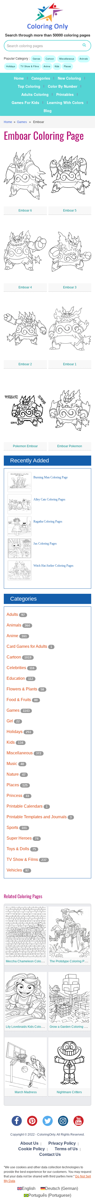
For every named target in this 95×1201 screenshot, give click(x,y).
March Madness (26, 1092)
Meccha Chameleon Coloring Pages (31, 961)
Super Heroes (20, 838)
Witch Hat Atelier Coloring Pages (53, 565)
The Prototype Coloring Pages (70, 961)
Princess (15, 795)
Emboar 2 (25, 364)
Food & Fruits (19, 700)
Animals (84, 58)
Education (16, 678)
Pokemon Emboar (25, 446)
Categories (40, 78)
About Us (29, 1143)
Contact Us (50, 1154)
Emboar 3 (70, 287)
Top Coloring (29, 86)
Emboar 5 (70, 210)
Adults (13, 614)
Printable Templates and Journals (37, 817)
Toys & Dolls (18, 849)
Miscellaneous (66, 58)
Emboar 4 (25, 287)
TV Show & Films (30, 66)
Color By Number (62, 86)
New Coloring (69, 78)
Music (12, 763)
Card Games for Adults (27, 646)
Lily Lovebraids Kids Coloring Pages (31, 1027)
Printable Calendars (25, 806)
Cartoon (50, 58)
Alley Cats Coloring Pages (49, 499)
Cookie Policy (31, 1149)
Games (36, 58)
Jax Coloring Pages (45, 543)
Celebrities (17, 668)
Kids (57, 66)
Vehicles (15, 870)
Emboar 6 (25, 210)
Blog (48, 110)
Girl (10, 721)
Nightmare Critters (69, 1092)
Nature (13, 774)
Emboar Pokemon (69, 446)
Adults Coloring (35, 94)
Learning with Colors (65, 102)
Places (67, 66)
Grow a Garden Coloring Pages (71, 1027)
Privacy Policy (62, 1143)
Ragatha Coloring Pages (47, 521)
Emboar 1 (70, 364)
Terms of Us (66, 1149)
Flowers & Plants (22, 689)
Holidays (10, 66)
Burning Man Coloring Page (50, 477)
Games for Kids (25, 102)
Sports (13, 827)
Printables (65, 94)
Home (19, 78)
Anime (47, 66)
